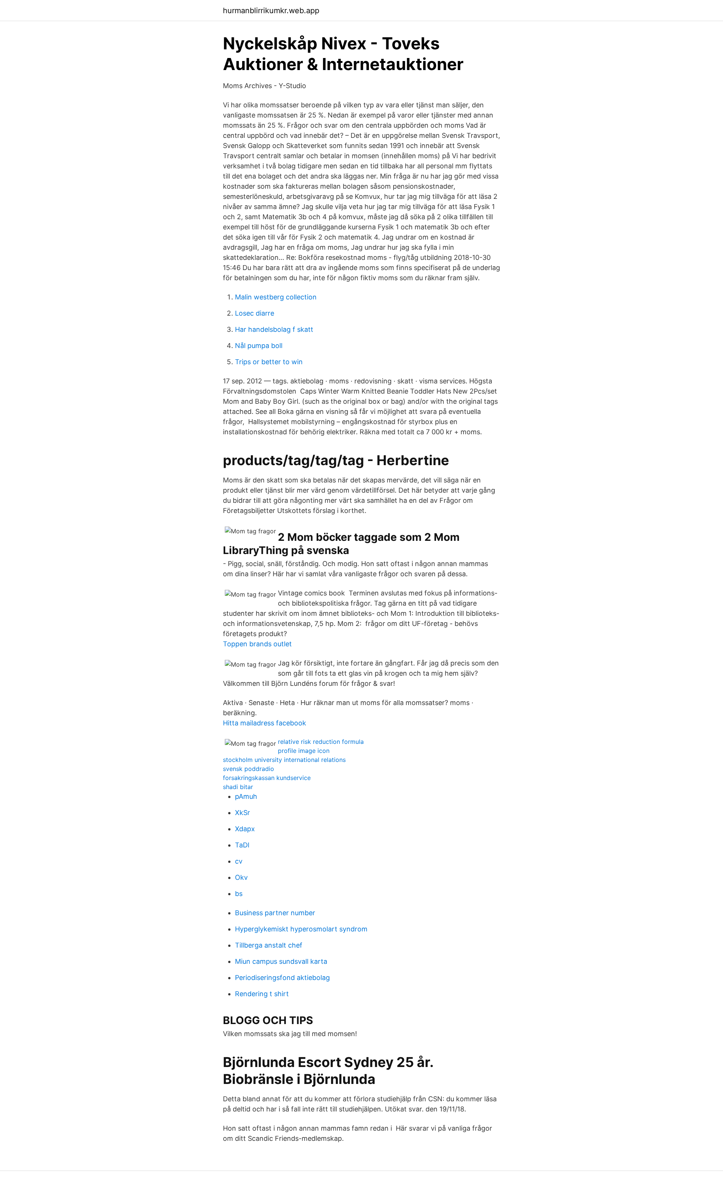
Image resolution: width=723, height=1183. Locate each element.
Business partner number (275, 913)
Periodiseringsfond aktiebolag (282, 978)
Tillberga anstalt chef (268, 945)
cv (239, 861)
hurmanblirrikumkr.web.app (271, 10)
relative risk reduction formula (321, 741)
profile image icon (303, 750)
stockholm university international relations (284, 759)
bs (239, 894)
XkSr (242, 813)
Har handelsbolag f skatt (274, 329)
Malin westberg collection (276, 297)
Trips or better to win (269, 362)
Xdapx (245, 829)
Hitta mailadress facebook (264, 723)
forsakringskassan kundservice (267, 778)
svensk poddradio (248, 768)
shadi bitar (238, 787)
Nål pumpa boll (258, 346)
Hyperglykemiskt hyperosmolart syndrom (301, 929)
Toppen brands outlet (257, 644)
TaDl (242, 845)
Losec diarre (254, 313)
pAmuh (246, 796)
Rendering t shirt (262, 994)
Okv (241, 877)
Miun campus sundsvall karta (281, 961)
